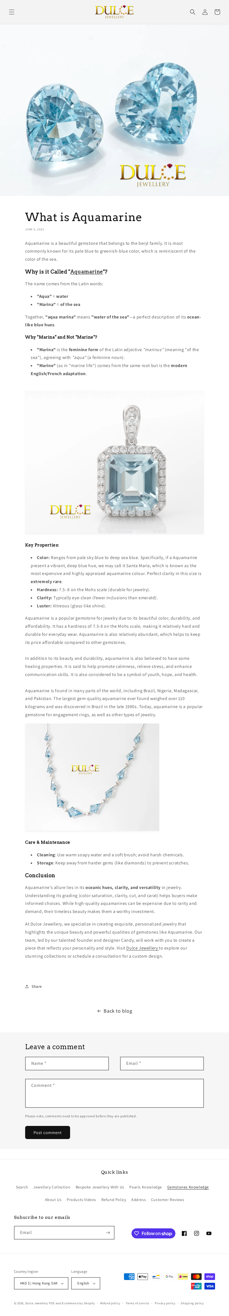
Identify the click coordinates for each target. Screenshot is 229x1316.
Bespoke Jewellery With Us (100, 1187)
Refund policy (110, 1303)
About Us (53, 1199)
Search (22, 1187)
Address (138, 1199)
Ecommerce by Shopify (78, 1303)
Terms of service (137, 1303)
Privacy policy (165, 1303)
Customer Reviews (167, 1199)
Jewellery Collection (51, 1187)
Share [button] (37, 986)
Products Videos (81, 1199)
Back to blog (118, 1011)
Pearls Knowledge (145, 1187)
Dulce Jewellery (142, 948)
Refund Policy (113, 1199)
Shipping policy (192, 1303)
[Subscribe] (108, 1233)
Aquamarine (86, 272)
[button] (12, 12)
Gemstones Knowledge (188, 1187)
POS (52, 1303)
